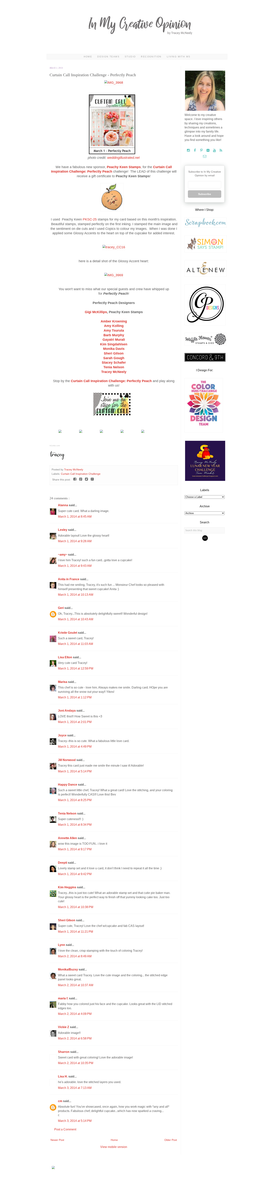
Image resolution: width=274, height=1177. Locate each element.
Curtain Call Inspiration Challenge (80, 473)
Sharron (64, 1051)
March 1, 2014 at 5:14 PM (75, 771)
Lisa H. (63, 1076)
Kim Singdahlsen (113, 344)
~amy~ (63, 554)
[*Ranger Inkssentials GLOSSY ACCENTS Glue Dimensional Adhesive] (142, 432)
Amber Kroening (114, 321)
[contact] (204, 156)
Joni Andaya (67, 710)
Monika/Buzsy (68, 969)
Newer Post (57, 1139)
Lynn (62, 944)
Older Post (170, 1139)
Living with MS (178, 56)
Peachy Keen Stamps (124, 167)
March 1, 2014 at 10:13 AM (75, 594)
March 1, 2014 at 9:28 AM (75, 541)
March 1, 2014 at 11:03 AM (75, 643)
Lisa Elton (65, 657)
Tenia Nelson (67, 813)
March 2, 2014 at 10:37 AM (75, 985)
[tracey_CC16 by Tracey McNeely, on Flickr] (113, 247)
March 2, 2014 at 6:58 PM (75, 1038)
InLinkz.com (55, 446)
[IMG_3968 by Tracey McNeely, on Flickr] (113, 82)
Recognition (151, 56)
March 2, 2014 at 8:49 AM (75, 956)
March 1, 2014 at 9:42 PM (75, 874)
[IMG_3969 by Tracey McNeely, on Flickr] (113, 275)
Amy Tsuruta (114, 330)
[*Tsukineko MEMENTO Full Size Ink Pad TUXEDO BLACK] (80, 432)
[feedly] (221, 150)
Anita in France (69, 579)
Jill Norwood (67, 760)
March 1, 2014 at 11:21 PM (75, 931)
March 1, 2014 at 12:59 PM (75, 668)
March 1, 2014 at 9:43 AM (75, 565)
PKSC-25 (90, 219)
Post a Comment (65, 1129)
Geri (61, 607)
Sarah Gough (113, 358)
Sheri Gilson (114, 353)
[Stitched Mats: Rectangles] (101, 432)
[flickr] (208, 150)
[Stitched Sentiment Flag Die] (122, 432)
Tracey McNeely (113, 372)
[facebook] (195, 150)
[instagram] (188, 150)
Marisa (63, 681)
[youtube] (215, 150)
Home (88, 56)
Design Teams (108, 56)
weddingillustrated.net (123, 158)
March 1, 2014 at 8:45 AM (75, 516)
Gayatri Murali (114, 339)
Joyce (62, 735)
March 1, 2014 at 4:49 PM (75, 746)
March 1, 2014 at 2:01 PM (75, 722)
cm (60, 1101)
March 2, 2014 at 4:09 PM (75, 1013)
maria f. (63, 998)
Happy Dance (68, 784)
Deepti (63, 862)
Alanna (63, 505)
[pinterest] (202, 150)
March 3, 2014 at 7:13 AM (75, 1087)
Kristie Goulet (68, 632)
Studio (130, 56)
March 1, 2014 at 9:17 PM (75, 849)
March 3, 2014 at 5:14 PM (75, 1120)
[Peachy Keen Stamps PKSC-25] (60, 432)
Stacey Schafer (114, 362)
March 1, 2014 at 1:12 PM (75, 697)
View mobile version (113, 1146)
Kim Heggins (67, 887)
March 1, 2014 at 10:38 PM (75, 907)
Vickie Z (64, 1027)
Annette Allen (68, 838)
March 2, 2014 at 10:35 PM (75, 1063)
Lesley (63, 529)
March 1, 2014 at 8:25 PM (75, 800)
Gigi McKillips (96, 312)
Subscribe (204, 194)
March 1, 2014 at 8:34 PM (75, 824)
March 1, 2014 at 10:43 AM (75, 619)
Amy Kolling (114, 326)
